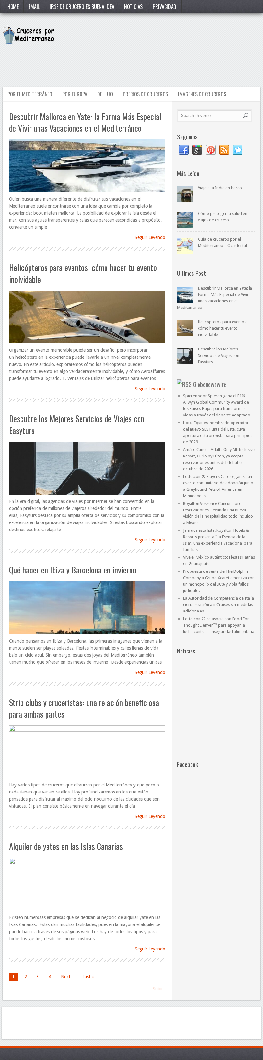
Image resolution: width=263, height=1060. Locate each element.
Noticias (133, 7)
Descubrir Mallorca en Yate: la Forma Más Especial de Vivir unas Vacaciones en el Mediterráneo (85, 122)
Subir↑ (159, 988)
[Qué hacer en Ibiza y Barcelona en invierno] (87, 608)
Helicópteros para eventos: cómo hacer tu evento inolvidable (83, 273)
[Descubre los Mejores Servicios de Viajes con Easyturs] (87, 469)
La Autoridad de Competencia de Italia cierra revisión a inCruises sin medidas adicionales (218, 604)
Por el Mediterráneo (29, 94)
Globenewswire (209, 384)
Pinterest (211, 150)
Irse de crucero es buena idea (82, 7)
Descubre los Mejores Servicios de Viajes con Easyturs (76, 424)
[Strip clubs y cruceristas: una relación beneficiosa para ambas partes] (87, 752)
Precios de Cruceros (145, 94)
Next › (67, 976)
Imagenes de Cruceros (202, 94)
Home (13, 7)
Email (34, 7)
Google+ (197, 150)
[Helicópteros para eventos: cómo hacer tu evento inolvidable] (87, 317)
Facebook (184, 150)
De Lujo (105, 94)
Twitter (238, 150)
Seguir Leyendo (150, 237)
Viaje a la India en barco (220, 187)
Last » (88, 976)
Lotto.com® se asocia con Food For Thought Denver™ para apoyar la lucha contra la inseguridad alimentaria (218, 625)
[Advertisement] (143, 62)
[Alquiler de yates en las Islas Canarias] (87, 885)
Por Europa (74, 94)
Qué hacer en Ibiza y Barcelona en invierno (72, 569)
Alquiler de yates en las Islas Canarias (66, 846)
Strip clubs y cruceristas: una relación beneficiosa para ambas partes (84, 708)
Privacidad (164, 7)
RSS (224, 150)
